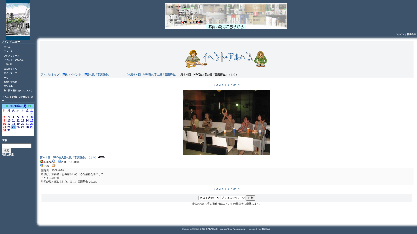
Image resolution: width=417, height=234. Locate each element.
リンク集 (8, 86)
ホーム (7, 47)
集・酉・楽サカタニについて (18, 90)
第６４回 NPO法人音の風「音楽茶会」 (154, 74)
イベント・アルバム (13, 60)
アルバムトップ (50, 74)
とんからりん (10, 68)
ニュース (8, 51)
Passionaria (239, 229)
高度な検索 (8, 154)
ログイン (400, 34)
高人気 (9, 64)
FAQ (6, 77)
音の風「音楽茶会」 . (106, 74)
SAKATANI (211, 229)
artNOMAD (264, 229)
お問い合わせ (10, 82)
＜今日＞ (18, 133)
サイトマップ (10, 73)
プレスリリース (11, 55)
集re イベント (73, 74)
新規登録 (411, 34)
